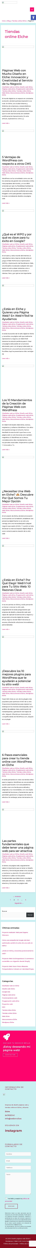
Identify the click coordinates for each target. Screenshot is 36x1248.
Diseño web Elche (26, 87)
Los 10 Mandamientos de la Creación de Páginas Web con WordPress (17, 405)
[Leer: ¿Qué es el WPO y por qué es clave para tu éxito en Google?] (18, 220)
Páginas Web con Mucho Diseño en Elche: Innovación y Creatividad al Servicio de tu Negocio (17, 77)
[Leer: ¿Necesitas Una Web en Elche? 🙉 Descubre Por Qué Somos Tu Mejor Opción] (18, 471)
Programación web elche (24, 89)
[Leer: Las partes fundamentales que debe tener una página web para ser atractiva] (18, 822)
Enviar (11, 1206)
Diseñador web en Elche (10, 87)
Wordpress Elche (8, 1022)
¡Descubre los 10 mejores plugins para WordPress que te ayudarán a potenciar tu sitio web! (16, 677)
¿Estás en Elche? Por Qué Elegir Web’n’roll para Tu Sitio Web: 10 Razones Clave (16, 585)
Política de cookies (26, 1243)
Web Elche (6, 93)
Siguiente (19, 903)
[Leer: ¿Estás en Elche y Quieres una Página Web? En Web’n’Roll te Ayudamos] (18, 295)
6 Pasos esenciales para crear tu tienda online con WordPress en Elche (17, 760)
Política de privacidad (11, 1243)
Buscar (4, 911)
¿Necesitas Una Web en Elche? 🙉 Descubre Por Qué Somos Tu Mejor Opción (17, 496)
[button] (33, 17)
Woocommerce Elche (17, 93)
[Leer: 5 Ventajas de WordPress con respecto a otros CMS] (18, 141)
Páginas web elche (8, 89)
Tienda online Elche (9, 91)
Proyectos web (7, 1004)
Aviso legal (26, 1241)
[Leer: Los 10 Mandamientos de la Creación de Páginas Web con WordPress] (18, 380)
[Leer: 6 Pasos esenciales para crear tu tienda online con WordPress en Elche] (18, 740)
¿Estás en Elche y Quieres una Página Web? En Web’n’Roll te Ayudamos (17, 314)
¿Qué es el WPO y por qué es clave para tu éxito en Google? (17, 238)
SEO (3, 1007)
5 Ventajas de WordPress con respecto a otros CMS (16, 160)
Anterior (17, 896)
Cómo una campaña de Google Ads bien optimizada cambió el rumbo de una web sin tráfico (17, 942)
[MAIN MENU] (32, 9)
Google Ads (6, 992)
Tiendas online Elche (23, 91)
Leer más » (6, 123)
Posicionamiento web (9, 998)
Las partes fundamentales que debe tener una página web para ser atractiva (17, 846)
